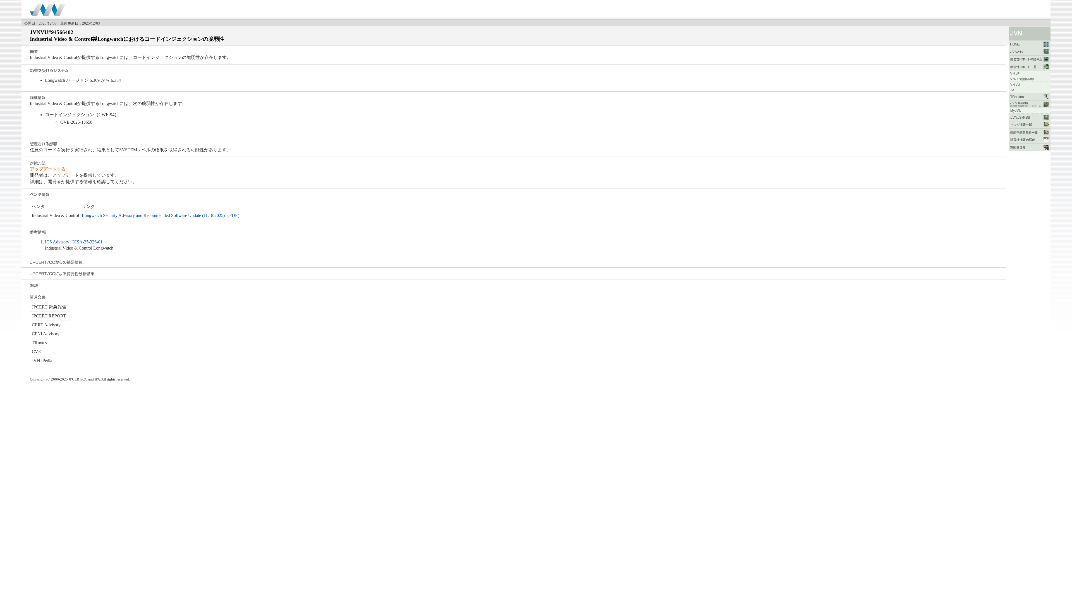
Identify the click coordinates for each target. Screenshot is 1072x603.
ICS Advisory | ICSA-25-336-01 (73, 242)
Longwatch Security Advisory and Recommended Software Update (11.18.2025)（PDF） (162, 215)
